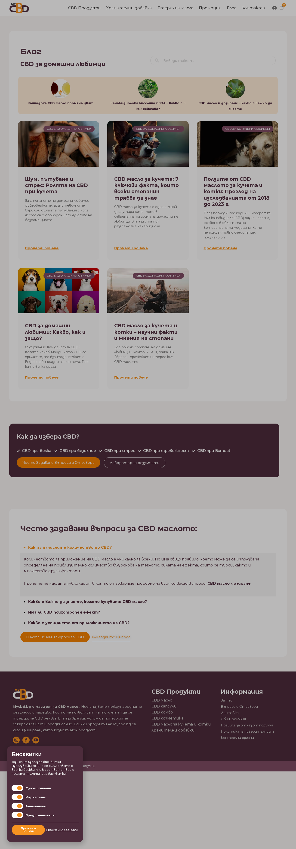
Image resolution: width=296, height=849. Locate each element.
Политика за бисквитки (46, 773)
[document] (148, 424)
